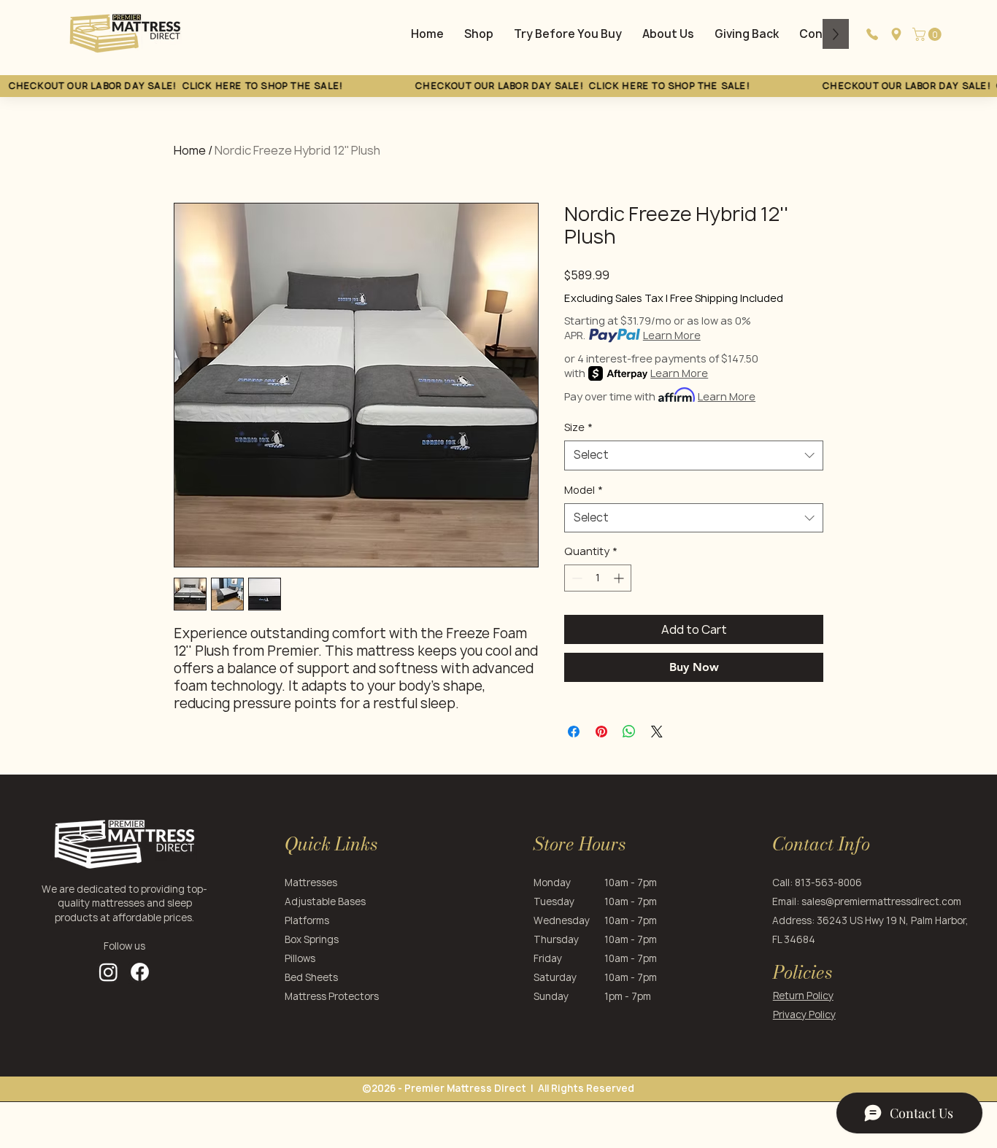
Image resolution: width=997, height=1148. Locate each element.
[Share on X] (657, 731)
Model (583, 490)
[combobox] (693, 455)
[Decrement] (575, 578)
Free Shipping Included (726, 298)
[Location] (896, 34)
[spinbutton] (598, 578)
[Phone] (872, 34)
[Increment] (620, 578)
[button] (928, 34)
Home (190, 150)
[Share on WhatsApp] (629, 731)
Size (578, 427)
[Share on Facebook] (573, 731)
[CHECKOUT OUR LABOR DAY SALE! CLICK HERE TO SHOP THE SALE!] (498, 86)
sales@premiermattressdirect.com (881, 901)
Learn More (672, 335)
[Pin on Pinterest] (601, 731)
